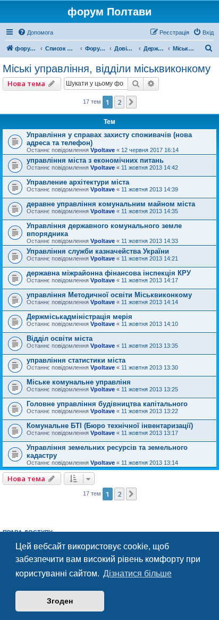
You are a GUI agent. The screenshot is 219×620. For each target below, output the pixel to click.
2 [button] (119, 102)
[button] (131, 102)
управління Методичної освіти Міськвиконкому (109, 295)
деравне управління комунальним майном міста (111, 204)
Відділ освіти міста (59, 338)
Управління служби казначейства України (98, 251)
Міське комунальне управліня (79, 382)
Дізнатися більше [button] (137, 573)
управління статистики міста (76, 360)
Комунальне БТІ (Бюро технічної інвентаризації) (110, 426)
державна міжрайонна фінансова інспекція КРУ (109, 273)
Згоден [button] (60, 601)
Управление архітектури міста (78, 182)
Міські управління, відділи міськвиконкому (106, 68)
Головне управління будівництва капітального (107, 404)
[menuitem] (35, 32)
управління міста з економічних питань (95, 160)
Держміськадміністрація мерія (79, 317)
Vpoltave (102, 150)
